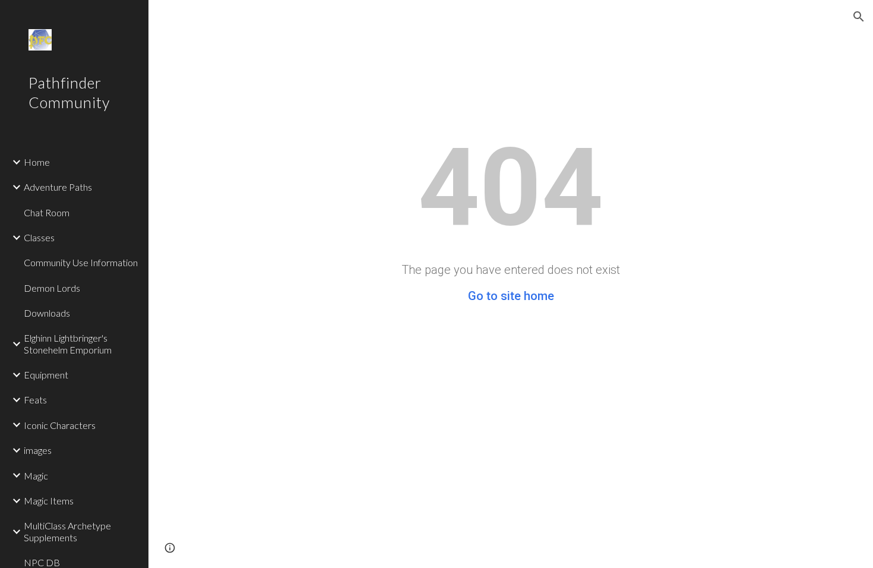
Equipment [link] (46, 374)
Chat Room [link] (46, 212)
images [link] (38, 450)
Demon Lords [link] (52, 288)
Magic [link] (36, 475)
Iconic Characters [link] (60, 425)
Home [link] (37, 162)
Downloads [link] (47, 312)
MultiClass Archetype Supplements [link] (67, 531)
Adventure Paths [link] (58, 187)
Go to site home (511, 296)
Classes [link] (39, 237)
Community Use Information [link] (81, 262)
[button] (858, 16)
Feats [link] (35, 399)
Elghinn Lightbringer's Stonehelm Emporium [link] (68, 343)
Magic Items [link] (49, 500)
